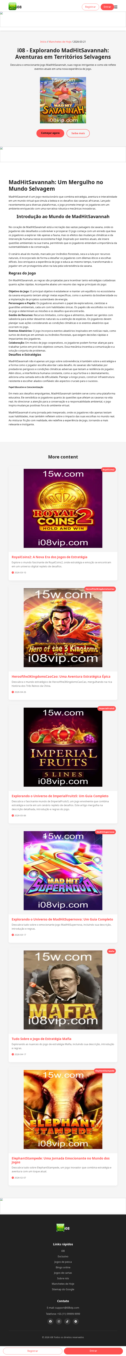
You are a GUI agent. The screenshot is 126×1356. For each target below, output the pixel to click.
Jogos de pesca (63, 1262)
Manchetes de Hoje (60, 41)
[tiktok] (67, 1321)
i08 (63, 1251)
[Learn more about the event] (63, 26)
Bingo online (63, 1267)
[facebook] (50, 1321)
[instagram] (59, 1321)
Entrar (107, 6)
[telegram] (76, 1321)
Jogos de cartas (63, 1272)
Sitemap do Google (63, 1289)
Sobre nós (63, 1278)
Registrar (90, 6)
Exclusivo (63, 1256)
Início (43, 41)
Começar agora (50, 133)
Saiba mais (78, 133)
